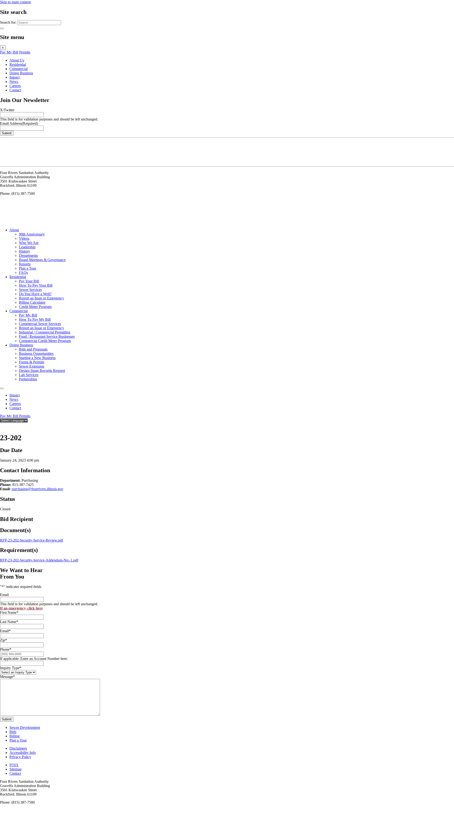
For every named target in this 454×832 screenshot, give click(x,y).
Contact (15, 90)
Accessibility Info (22, 753)
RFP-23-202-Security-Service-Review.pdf (31, 540)
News (13, 82)
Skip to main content (15, 2)
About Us (16, 60)
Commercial (18, 69)
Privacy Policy (20, 757)
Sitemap (15, 769)
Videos (24, 238)
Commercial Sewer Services (40, 324)
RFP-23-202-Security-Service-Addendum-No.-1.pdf (39, 560)
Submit (7, 133)
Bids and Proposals (33, 349)
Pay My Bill (9, 52)
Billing (14, 736)
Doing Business (21, 73)
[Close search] (2, 28)
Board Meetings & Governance (42, 260)
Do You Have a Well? (35, 294)
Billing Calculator (32, 302)
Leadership (27, 247)
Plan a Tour (27, 268)
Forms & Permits (31, 362)
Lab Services (28, 375)
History (24, 251)
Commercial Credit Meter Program (45, 341)
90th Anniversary (32, 234)
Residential (17, 64)
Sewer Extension (31, 366)
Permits (24, 52)
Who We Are (29, 243)
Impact (14, 77)
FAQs (23, 273)
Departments (28, 256)
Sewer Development (24, 727)
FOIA (13, 765)
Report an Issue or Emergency (41, 298)
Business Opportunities (36, 353)
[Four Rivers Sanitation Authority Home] (12, 162)
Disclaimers (18, 748)
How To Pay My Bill (35, 319)
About (14, 230)
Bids (12, 732)
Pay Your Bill (29, 281)
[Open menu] (2, 388)
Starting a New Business (37, 358)
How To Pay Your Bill (35, 285)
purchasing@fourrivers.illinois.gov (37, 489)
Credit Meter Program (35, 307)
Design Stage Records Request (42, 371)
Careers (15, 86)
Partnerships (28, 379)
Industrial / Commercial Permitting (44, 332)
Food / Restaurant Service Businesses (47, 336)
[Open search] (2, 426)
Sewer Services (30, 290)
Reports (25, 264)
